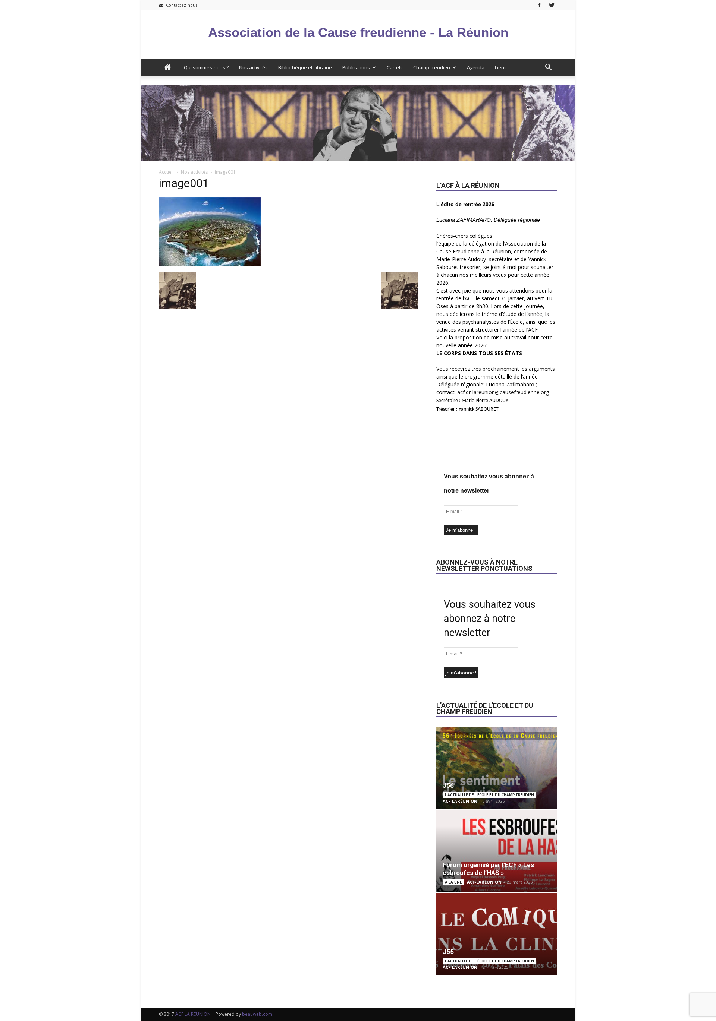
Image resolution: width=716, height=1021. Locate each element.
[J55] (496, 934)
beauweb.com (257, 1014)
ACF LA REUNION (193, 1014)
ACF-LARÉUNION (460, 801)
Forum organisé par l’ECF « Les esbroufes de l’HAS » (488, 868)
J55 (448, 951)
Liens (501, 67)
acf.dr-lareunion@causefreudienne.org (503, 392)
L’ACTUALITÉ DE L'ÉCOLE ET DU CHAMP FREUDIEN (489, 794)
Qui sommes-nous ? (206, 67)
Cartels (395, 67)
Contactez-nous (181, 5)
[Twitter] (551, 5)
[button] (548, 67)
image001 (184, 183)
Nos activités (253, 67)
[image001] (210, 264)
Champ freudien (431, 67)
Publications (356, 67)
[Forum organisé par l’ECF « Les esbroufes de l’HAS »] (496, 851)
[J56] (496, 768)
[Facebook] (539, 5)
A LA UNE (453, 882)
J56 (448, 785)
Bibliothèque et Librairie (305, 67)
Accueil (166, 172)
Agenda (475, 67)
